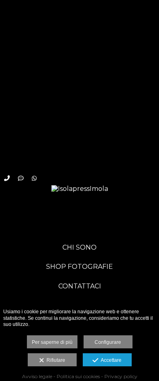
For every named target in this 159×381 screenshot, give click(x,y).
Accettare (109, 360)
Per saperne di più (52, 342)
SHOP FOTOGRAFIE (79, 266)
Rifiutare (54, 360)
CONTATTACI (79, 286)
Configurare (108, 342)
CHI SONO (79, 247)
